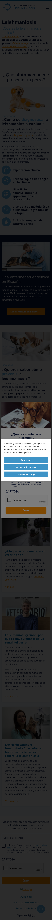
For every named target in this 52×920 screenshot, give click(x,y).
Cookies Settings (26, 474)
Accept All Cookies (26, 467)
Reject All (26, 460)
